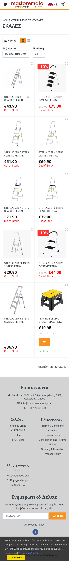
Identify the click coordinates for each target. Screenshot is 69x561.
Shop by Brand (18, 425)
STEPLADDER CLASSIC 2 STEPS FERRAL (17, 265)
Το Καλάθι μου (18, 485)
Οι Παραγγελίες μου (18, 480)
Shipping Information (52, 449)
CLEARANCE (18, 430)
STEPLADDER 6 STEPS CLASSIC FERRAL (51, 154)
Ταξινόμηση (10, 48)
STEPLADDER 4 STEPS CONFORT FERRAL (51, 99)
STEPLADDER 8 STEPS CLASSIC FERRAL (51, 209)
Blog (18, 435)
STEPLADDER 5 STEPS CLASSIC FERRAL (16, 154)
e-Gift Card (18, 439)
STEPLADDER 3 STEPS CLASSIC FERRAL (16, 320)
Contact (52, 430)
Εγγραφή (57, 515)
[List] (29, 40)
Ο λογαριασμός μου (18, 475)
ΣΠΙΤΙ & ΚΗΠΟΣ (21, 20)
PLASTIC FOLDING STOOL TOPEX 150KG (50, 320)
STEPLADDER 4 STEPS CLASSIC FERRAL (16, 99)
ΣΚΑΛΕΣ (38, 20)
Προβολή (38, 48)
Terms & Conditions (53, 425)
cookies (9, 553)
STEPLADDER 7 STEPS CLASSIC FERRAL (16, 209)
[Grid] (23, 40)
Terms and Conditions (30, 553)
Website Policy (53, 453)
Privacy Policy (52, 435)
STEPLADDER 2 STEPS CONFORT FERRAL (51, 265)
